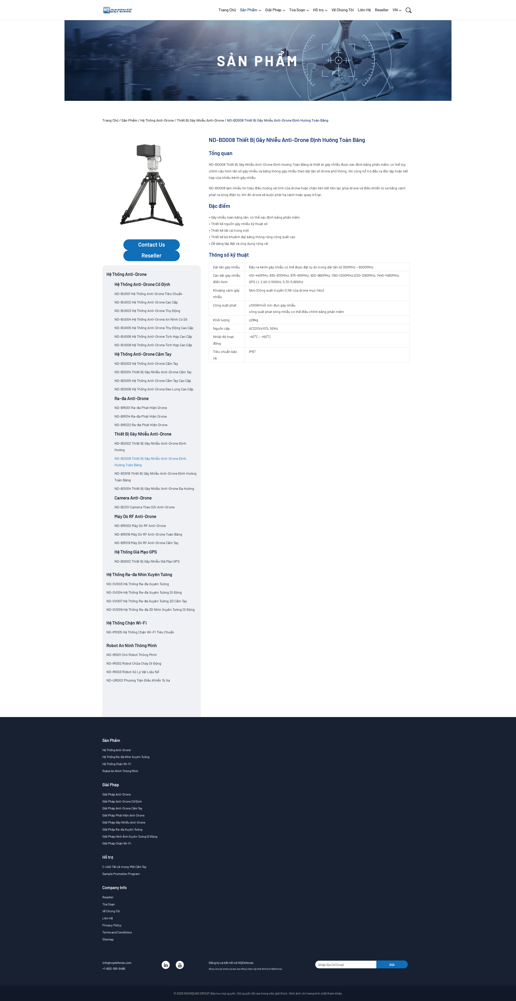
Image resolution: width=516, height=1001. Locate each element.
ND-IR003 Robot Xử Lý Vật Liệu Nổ (132, 671)
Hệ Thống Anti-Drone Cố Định (142, 284)
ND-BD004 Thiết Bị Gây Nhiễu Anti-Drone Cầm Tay (152, 372)
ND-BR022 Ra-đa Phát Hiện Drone (140, 424)
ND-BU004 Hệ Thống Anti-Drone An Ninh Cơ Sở (150, 319)
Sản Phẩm (129, 120)
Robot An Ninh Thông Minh (131, 645)
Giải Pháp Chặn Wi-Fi (116, 843)
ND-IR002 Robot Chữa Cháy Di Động (133, 663)
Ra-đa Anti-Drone (131, 398)
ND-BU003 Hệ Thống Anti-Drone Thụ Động (147, 310)
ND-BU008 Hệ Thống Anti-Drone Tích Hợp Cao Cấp (153, 345)
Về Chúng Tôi (111, 911)
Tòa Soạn (108, 904)
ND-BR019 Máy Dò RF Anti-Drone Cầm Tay (146, 542)
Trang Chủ (110, 120)
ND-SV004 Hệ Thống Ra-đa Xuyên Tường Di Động (144, 592)
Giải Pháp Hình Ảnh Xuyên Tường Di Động (129, 836)
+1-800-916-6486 (113, 968)
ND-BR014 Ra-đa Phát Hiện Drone (140, 416)
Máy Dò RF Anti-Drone (135, 516)
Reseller (151, 255)
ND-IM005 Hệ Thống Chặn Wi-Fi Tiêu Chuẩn (140, 632)
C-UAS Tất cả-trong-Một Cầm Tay (124, 867)
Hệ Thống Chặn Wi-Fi (126, 622)
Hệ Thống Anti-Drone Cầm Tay (143, 354)
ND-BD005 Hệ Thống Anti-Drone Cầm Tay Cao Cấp (152, 380)
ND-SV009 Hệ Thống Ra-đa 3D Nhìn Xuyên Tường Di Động (150, 609)
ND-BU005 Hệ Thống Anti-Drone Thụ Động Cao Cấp (153, 327)
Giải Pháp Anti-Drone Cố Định (122, 801)
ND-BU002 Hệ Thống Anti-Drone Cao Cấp (146, 302)
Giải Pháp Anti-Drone (116, 794)
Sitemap (108, 939)
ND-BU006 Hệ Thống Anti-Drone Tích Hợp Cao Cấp (153, 336)
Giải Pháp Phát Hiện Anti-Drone (123, 815)
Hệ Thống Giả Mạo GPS (135, 551)
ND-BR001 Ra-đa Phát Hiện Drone (140, 407)
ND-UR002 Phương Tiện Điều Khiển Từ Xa (138, 680)
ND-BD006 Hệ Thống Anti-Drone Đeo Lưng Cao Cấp (153, 389)
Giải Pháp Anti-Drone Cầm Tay (122, 808)
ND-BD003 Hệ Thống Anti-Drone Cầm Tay (146, 363)
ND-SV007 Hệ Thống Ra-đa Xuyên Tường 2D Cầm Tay (146, 601)
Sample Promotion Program (121, 874)
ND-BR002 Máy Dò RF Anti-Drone (140, 525)
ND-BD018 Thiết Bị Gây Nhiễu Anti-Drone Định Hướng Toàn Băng (155, 476)
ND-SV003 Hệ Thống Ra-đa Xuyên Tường (137, 584)
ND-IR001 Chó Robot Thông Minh (131, 654)
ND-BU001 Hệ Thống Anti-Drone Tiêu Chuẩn (148, 293)
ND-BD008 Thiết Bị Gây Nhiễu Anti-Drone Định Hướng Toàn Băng (150, 461)
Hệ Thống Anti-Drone (157, 120)
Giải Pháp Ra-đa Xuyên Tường (122, 829)
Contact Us (151, 244)
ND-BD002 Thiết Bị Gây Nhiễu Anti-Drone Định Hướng (150, 446)
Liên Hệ (107, 918)
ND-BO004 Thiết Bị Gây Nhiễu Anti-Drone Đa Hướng (154, 488)
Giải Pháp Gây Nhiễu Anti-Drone (123, 822)
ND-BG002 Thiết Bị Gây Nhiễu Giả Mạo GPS (147, 561)
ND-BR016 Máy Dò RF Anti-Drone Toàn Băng (148, 534)
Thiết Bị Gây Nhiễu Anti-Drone (200, 120)
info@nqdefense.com (116, 963)
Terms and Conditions (117, 932)
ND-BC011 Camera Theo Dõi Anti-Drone (144, 507)
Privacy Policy (112, 925)
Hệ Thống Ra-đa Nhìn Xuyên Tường (139, 574)
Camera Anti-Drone (133, 497)
